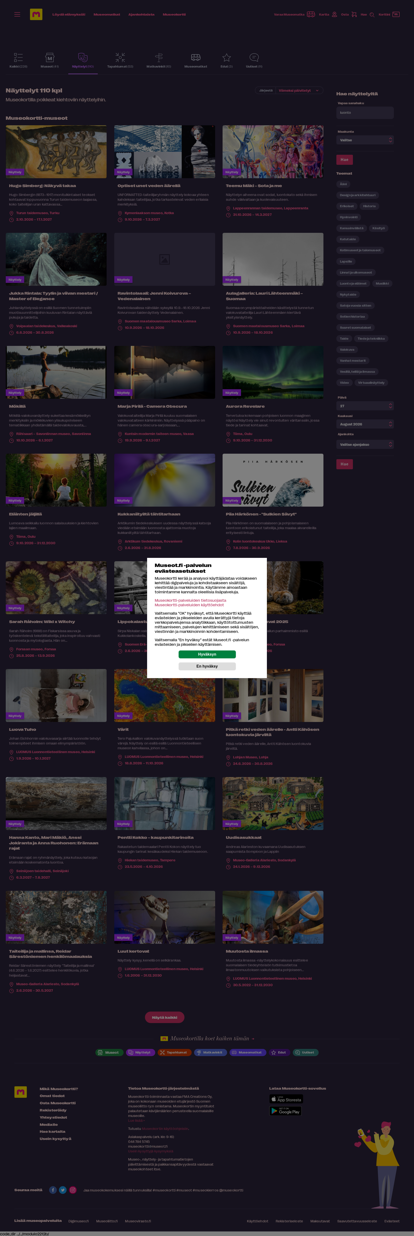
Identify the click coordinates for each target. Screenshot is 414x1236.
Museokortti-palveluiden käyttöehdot (189, 604)
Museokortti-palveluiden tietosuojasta (190, 600)
